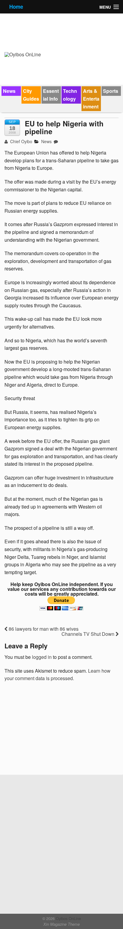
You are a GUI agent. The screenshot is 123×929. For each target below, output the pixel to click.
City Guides (31, 94)
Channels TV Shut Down (88, 633)
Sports (110, 90)
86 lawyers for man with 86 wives (43, 628)
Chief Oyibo (20, 141)
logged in (42, 656)
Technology (70, 94)
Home (16, 6)
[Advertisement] (49, 730)
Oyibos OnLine (68, 918)
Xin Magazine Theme (61, 924)
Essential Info (51, 94)
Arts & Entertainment (91, 98)
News (9, 90)
